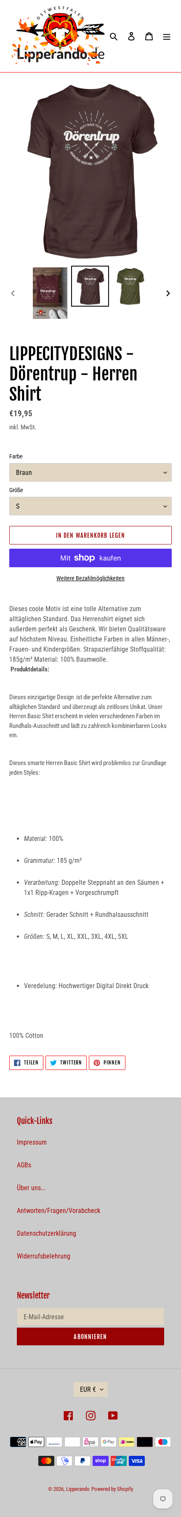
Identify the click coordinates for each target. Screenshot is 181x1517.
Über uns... (31, 1188)
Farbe (16, 456)
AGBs (24, 1165)
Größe (16, 490)
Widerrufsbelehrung (43, 1256)
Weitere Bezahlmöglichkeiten (90, 578)
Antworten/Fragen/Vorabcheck (58, 1211)
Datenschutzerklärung (46, 1233)
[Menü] (167, 36)
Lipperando (78, 1489)
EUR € (88, 1389)
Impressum (32, 1142)
